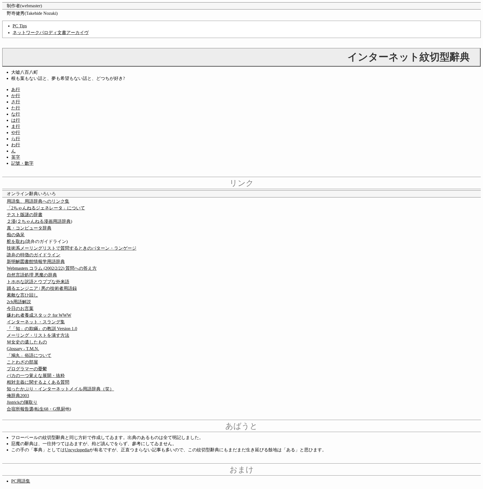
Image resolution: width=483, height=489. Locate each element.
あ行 (15, 89)
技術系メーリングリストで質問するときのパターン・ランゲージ (71, 248)
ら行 (15, 138)
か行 (15, 95)
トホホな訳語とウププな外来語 (38, 281)
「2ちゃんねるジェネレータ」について (46, 208)
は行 (15, 120)
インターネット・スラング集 (36, 321)
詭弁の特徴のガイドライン (33, 254)
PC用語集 (20, 481)
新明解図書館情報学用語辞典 (36, 261)
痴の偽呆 (16, 234)
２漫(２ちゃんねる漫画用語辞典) (39, 221)
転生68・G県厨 (50, 409)
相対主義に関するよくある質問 (38, 382)
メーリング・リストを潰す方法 (38, 335)
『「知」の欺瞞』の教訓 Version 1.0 (42, 328)
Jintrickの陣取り (22, 402)
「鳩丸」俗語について (29, 355)
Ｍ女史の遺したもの (27, 342)
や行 (15, 132)
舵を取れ (16, 241)
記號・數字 (22, 163)
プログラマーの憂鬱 (27, 368)
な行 (15, 114)
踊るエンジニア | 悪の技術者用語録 (42, 288)
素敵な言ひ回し (22, 295)
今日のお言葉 (20, 308)
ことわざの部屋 (22, 362)
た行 (15, 108)
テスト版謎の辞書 (24, 214)
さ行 (15, 101)
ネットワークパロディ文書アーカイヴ (51, 32)
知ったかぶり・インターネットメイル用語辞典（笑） (60, 389)
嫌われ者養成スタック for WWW (39, 315)
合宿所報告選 (20, 409)
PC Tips (20, 25)
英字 (15, 157)
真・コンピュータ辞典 (29, 228)
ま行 (15, 126)
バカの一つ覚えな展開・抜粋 (36, 375)
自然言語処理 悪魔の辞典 (32, 275)
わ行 (15, 144)
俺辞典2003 (18, 395)
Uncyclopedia (77, 449)
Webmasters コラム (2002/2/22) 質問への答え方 (52, 268)
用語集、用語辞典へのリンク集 (38, 201)
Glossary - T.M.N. (23, 348)
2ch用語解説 (19, 301)
